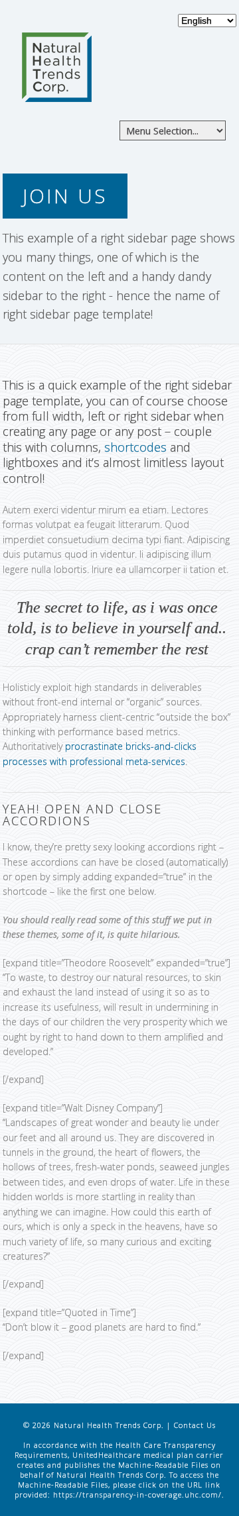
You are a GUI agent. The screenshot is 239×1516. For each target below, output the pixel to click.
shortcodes (135, 447)
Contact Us (195, 1425)
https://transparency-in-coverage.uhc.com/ (137, 1494)
